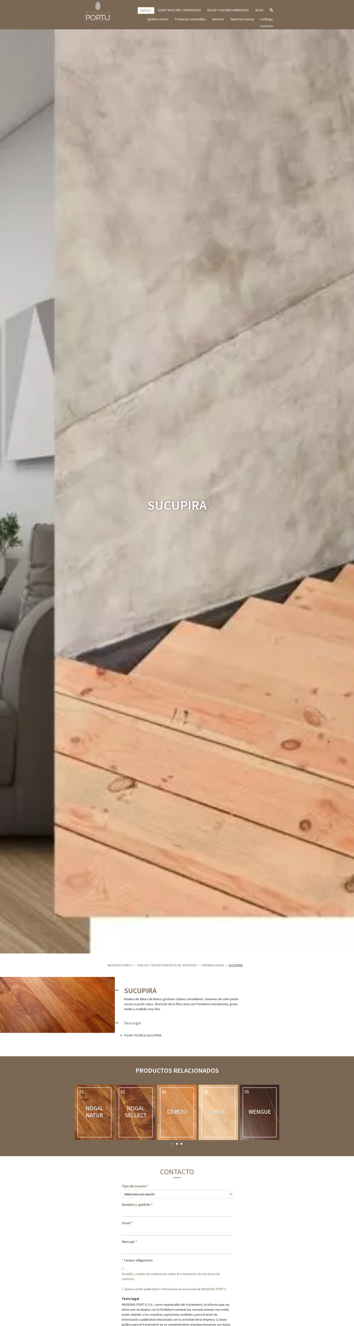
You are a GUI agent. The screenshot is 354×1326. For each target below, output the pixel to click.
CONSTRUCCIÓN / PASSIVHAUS (179, 10)
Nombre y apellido (136, 1204)
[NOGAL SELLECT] (135, 1112)
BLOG (259, 10)
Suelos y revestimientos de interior (166, 965)
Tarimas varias (212, 965)
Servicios (218, 19)
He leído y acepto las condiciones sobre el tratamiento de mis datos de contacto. (171, 1276)
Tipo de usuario (134, 1186)
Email (126, 1223)
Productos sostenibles (190, 19)
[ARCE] (218, 1112)
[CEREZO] (177, 1112)
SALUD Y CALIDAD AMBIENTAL (228, 10)
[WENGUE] (259, 1112)
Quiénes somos (158, 19)
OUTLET (146, 10)
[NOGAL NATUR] (94, 1112)
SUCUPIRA (236, 965)
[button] (172, 1144)
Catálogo (266, 19)
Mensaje (128, 1241)
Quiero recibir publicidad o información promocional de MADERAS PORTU (175, 1289)
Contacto (266, 26)
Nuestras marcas (242, 19)
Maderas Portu (120, 965)
